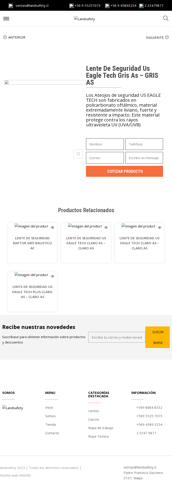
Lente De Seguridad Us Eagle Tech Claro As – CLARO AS (86, 243)
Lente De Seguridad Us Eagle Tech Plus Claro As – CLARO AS (32, 291)
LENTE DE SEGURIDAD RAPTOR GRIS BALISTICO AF (32, 243)
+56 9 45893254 (123, 5)
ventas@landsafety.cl (30, 5)
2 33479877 (153, 5)
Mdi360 (25, 475)
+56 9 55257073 (87, 5)
